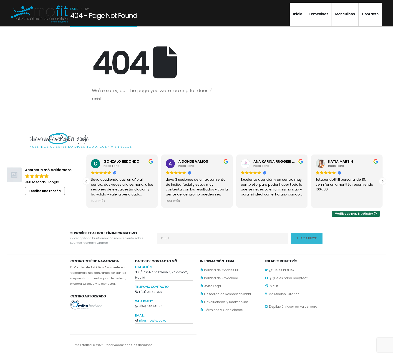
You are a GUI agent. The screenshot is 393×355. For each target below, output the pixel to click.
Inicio (297, 14)
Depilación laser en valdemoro (293, 306)
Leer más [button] (98, 201)
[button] (382, 181)
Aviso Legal (213, 286)
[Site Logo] (39, 14)
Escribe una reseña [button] (45, 191)
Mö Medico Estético (284, 294)
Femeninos (318, 14)
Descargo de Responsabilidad (227, 294)
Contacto (370, 14)
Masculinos (345, 14)
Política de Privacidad (221, 278)
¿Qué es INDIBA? (282, 270)
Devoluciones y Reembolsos (226, 302)
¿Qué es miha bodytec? (289, 278)
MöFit (274, 286)
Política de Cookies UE (221, 270)
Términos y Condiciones (223, 310)
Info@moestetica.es (152, 320)
